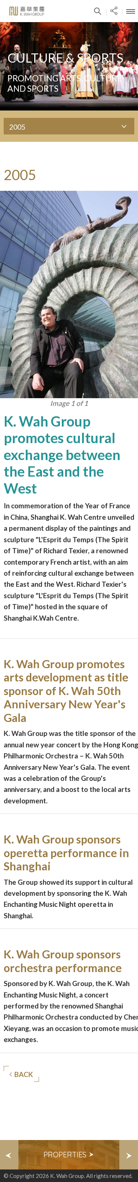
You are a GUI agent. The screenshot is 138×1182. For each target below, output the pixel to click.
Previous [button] (9, 1154)
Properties (65, 1154)
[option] (69, 1154)
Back (23, 1074)
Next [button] (129, 1154)
